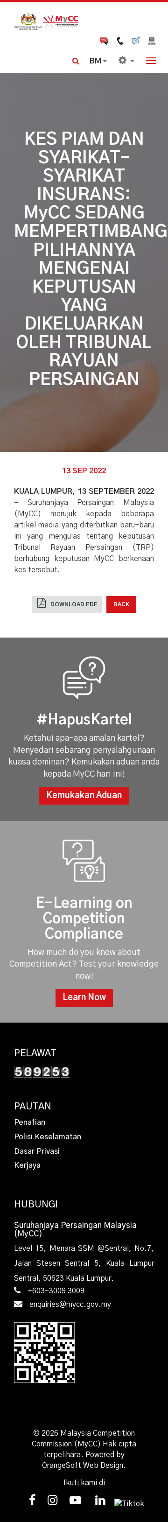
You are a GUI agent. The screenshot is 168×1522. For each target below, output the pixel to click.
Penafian (29, 1122)
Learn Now (84, 998)
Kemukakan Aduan (84, 796)
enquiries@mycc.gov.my (70, 1304)
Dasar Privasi (37, 1151)
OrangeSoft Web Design (82, 1465)
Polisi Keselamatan (47, 1137)
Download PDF (73, 604)
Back (121, 604)
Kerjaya (27, 1165)
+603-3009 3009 (56, 1291)
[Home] (84, 21)
